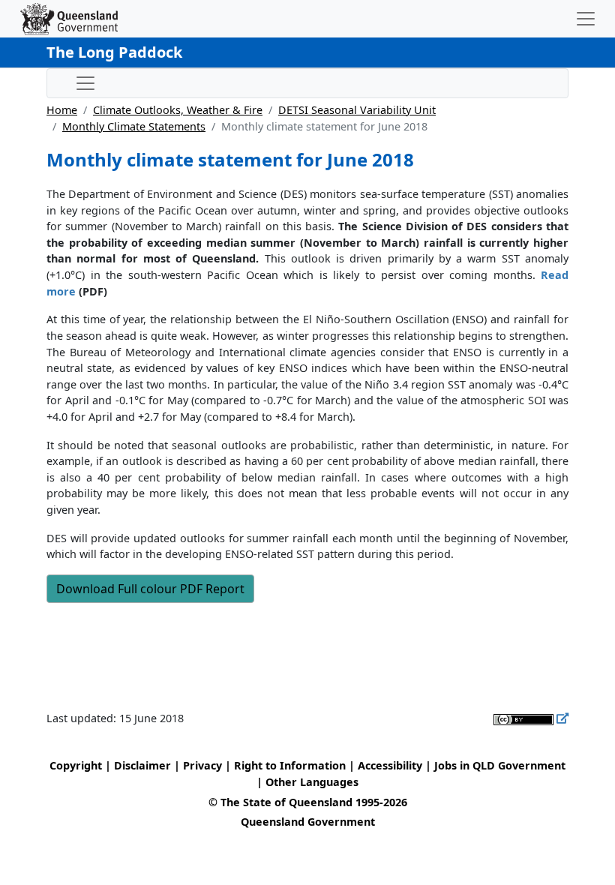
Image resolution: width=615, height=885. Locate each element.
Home (61, 110)
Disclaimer (142, 765)
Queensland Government (308, 821)
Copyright (76, 765)
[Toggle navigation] (586, 18)
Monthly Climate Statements (134, 126)
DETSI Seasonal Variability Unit (357, 110)
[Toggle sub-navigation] (85, 83)
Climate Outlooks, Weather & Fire (177, 110)
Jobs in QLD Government (500, 765)
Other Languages (312, 782)
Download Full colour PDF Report (150, 588)
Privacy (202, 765)
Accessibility (390, 765)
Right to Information (290, 765)
